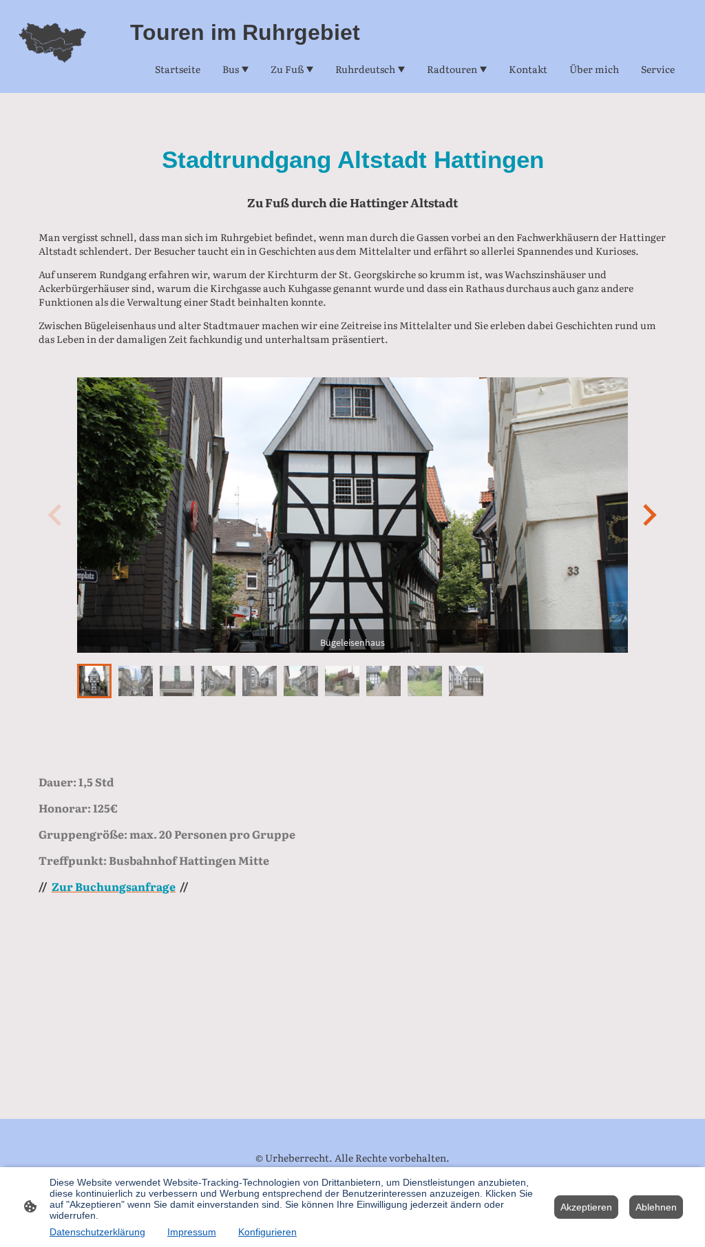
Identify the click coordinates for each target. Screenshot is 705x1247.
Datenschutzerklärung (97, 1231)
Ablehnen (656, 1207)
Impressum (191, 1231)
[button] (94, 681)
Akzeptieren (586, 1207)
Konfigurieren (267, 1231)
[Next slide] (648, 514)
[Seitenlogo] (52, 47)
